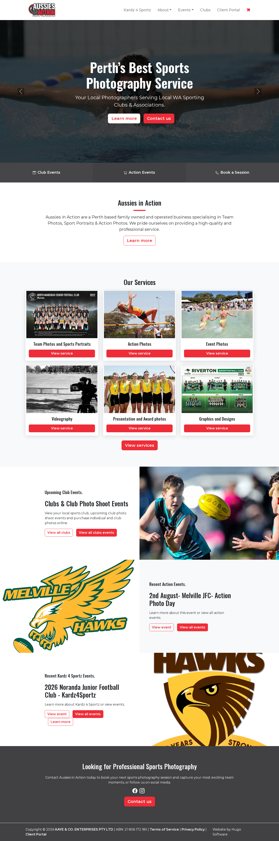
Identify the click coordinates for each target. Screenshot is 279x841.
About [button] (163, 10)
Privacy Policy (193, 829)
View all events (192, 627)
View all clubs (58, 533)
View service (62, 353)
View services (139, 445)
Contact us (159, 118)
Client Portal (228, 10)
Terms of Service (164, 829)
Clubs (205, 10)
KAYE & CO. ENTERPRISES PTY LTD (84, 829)
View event (161, 627)
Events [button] (184, 10)
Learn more (124, 118)
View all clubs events (96, 533)
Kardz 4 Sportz (137, 10)
